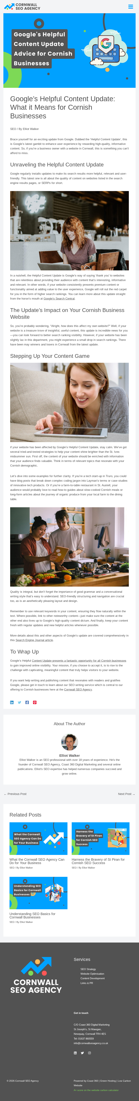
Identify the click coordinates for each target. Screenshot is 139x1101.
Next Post (126, 794)
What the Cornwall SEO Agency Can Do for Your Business (36, 861)
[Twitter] (19, 702)
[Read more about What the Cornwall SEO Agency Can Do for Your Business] (38, 838)
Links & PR (87, 983)
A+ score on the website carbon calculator (96, 1090)
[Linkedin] (12, 702)
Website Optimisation (92, 973)
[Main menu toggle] (131, 7)
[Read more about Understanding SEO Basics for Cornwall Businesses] (38, 892)
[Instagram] (89, 1052)
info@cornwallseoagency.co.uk (91, 1043)
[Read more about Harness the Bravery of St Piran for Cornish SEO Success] (101, 838)
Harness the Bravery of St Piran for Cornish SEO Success (98, 861)
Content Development (93, 978)
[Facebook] (27, 702)
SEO (13, 129)
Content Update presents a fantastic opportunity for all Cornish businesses (79, 660)
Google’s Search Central (59, 298)
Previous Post (15, 794)
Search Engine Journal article (34, 640)
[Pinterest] (34, 702)
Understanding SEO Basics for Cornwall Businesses (32, 915)
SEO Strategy (88, 969)
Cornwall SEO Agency (78, 689)
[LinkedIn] (75, 1052)
